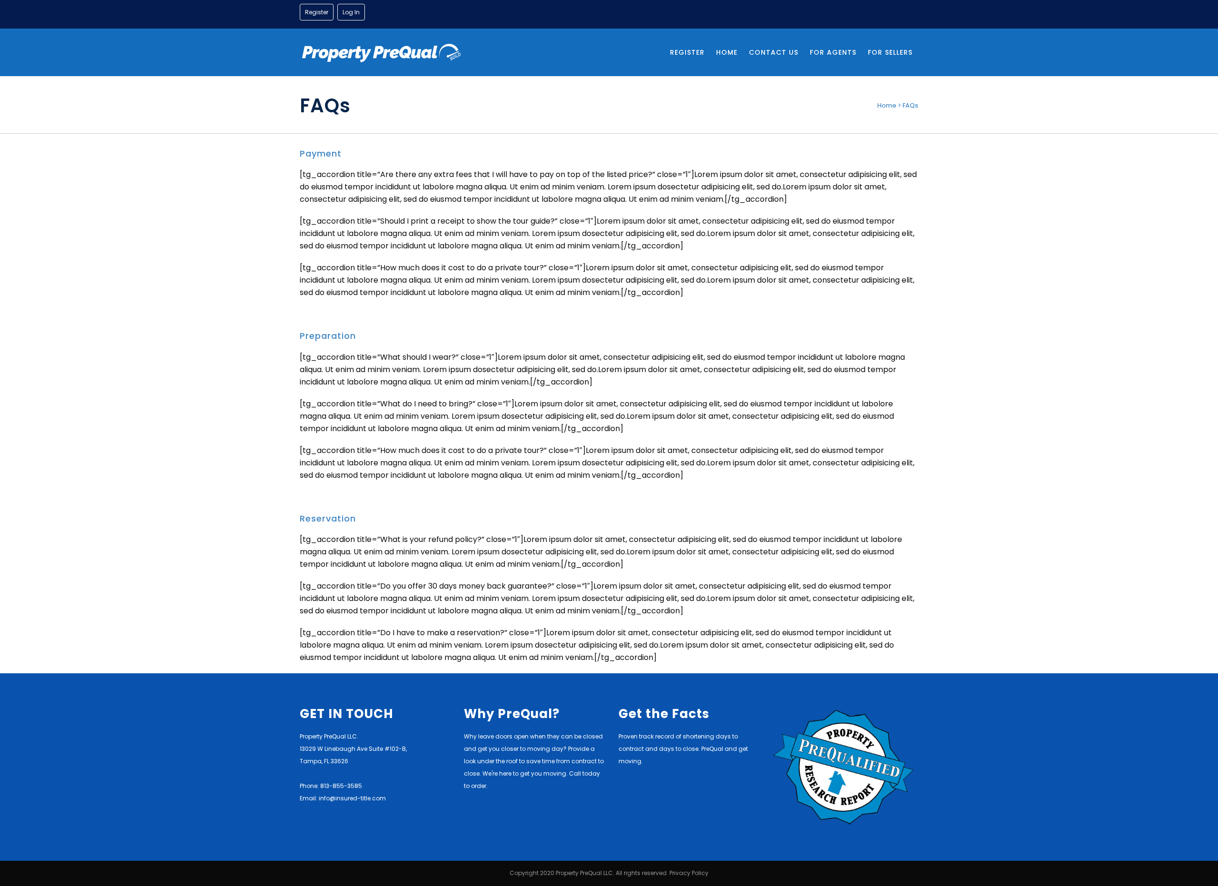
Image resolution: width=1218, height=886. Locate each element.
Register (316, 12)
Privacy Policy (688, 873)
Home (886, 105)
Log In (351, 12)
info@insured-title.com (352, 798)
